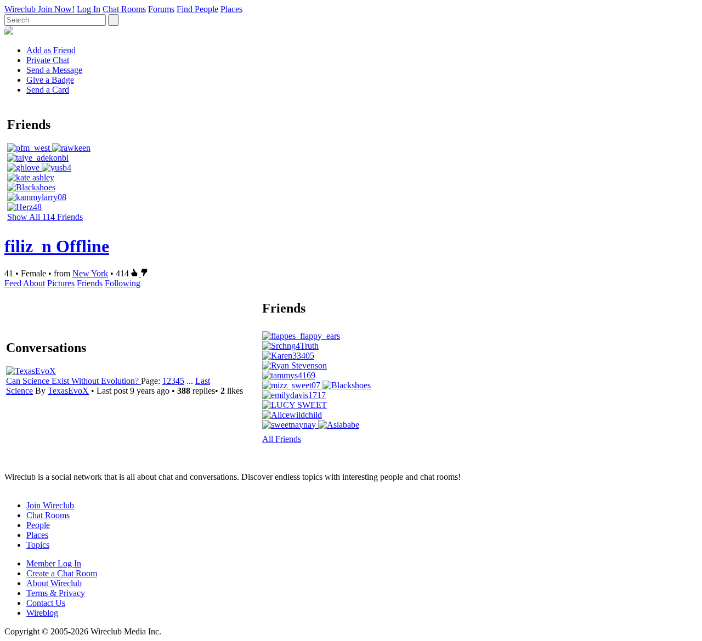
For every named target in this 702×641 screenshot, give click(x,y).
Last (202, 380)
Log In (88, 9)
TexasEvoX (68, 390)
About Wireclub (54, 583)
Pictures (61, 283)
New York (90, 273)
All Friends (281, 439)
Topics (37, 544)
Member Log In (53, 563)
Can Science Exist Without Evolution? (73, 380)
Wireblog (42, 612)
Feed (12, 283)
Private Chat (47, 60)
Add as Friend (51, 50)
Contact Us (45, 603)
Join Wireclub (50, 505)
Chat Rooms (124, 9)
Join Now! (56, 9)
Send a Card (47, 89)
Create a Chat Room (61, 573)
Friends (90, 283)
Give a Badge (50, 79)
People (38, 525)
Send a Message (54, 70)
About (34, 283)
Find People (197, 9)
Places (231, 9)
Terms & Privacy (55, 593)
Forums (161, 9)
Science (19, 390)
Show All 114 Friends (45, 217)
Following (122, 283)
